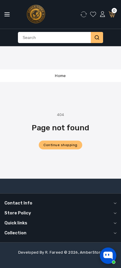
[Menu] (7, 14)
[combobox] (54, 37)
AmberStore (91, 252)
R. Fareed (54, 252)
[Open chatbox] (108, 255)
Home (60, 76)
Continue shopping (60, 145)
